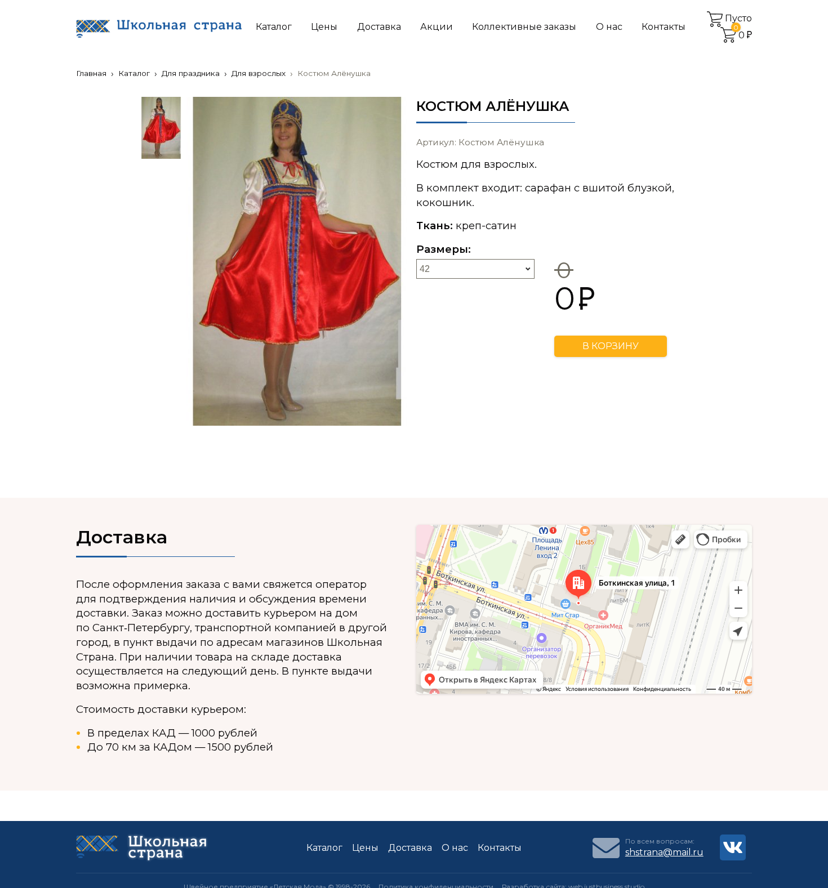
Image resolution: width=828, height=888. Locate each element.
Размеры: (443, 249)
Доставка (379, 26)
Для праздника (191, 73)
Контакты (663, 26)
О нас (609, 26)
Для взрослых (259, 73)
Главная (91, 73)
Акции (436, 26)
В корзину (610, 346)
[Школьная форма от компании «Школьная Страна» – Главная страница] (159, 28)
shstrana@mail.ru (664, 852)
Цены (324, 26)
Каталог (274, 26)
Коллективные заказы (524, 26)
